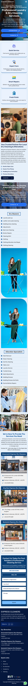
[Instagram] (12, 624)
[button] (26, 2)
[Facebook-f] (9, 624)
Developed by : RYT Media (14, 679)
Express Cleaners (7, 2)
